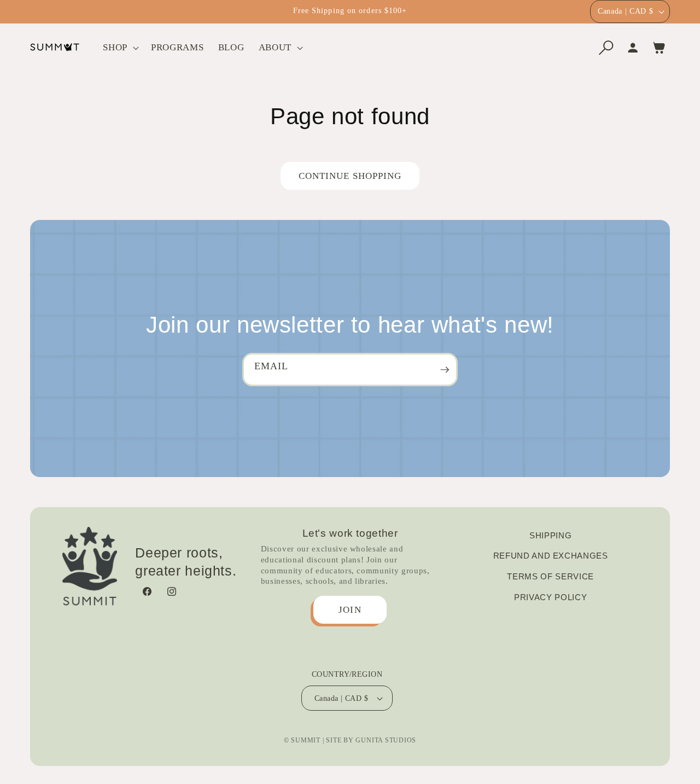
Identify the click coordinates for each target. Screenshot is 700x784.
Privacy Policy (550, 597)
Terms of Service (550, 576)
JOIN (350, 610)
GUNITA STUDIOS (385, 740)
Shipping (550, 535)
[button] (120, 47)
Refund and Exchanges (550, 556)
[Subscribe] (444, 369)
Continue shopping (350, 176)
